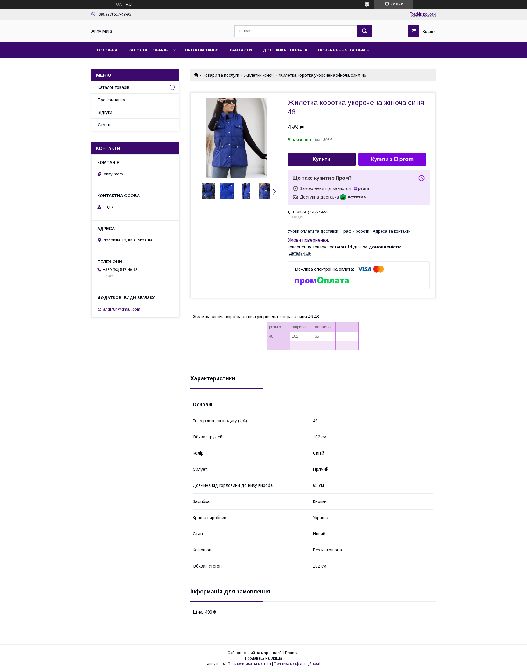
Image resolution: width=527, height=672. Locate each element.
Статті (104, 124)
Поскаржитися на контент (249, 664)
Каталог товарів (113, 87)
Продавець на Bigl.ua (263, 658)
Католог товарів (148, 50)
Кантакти (241, 50)
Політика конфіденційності (297, 664)
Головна (107, 50)
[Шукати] (364, 31)
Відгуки (105, 112)
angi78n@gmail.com (121, 309)
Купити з (381, 159)
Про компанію (202, 50)
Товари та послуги (221, 75)
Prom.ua (292, 653)
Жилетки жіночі (259, 75)
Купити (321, 159)
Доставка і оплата (285, 50)
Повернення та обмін (344, 50)
